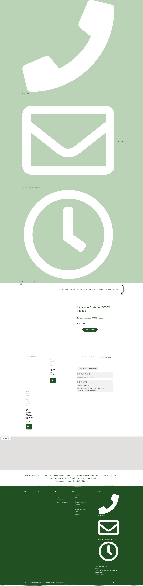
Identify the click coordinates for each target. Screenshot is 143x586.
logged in (86, 390)
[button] (122, 285)
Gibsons (106, 356)
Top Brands (65, 289)
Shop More (83, 289)
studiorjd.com (60, 582)
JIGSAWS (101, 357)
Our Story (92, 289)
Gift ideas (74, 289)
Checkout (116, 289)
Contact (101, 289)
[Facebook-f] (118, 141)
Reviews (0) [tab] (92, 368)
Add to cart (90, 330)
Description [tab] (83, 368)
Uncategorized (107, 357)
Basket (108, 289)
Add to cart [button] (52, 380)
